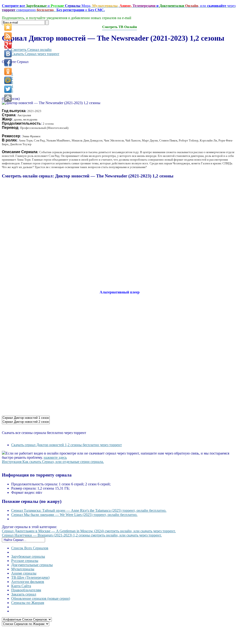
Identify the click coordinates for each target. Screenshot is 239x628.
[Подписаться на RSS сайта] (8, 36)
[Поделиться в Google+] (8, 45)
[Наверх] (8, 98)
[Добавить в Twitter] (8, 89)
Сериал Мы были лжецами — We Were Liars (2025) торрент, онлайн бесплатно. (74, 515)
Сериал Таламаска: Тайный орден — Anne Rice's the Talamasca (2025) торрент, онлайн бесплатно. (88, 510)
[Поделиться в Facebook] (8, 62)
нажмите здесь (55, 457)
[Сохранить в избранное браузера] (8, 27)
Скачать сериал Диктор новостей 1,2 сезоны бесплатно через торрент (66, 445)
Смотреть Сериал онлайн (31, 50)
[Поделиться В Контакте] (8, 53)
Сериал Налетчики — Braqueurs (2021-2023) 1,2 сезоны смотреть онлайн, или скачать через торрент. (82, 535)
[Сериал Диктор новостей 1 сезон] (25, 418)
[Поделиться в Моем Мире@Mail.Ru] (8, 80)
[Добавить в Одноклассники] (8, 71)
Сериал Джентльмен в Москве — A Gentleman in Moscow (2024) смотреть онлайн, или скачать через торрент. (89, 531)
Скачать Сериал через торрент (35, 54)
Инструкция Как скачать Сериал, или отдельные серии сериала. (53, 462)
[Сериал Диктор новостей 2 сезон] (25, 422)
